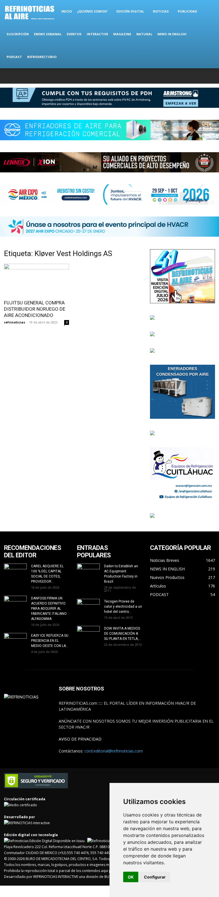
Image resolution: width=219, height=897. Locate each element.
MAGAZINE (122, 34)
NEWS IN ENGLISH (171, 34)
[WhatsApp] (201, 76)
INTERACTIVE (97, 34)
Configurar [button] (155, 877)
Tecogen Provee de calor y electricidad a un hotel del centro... (123, 606)
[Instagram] (182, 76)
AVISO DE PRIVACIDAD (80, 739)
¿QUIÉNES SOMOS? (92, 11)
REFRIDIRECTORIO (41, 57)
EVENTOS (74, 34)
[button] (208, 11)
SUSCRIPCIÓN (18, 34)
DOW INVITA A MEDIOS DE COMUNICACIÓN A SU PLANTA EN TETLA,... (122, 633)
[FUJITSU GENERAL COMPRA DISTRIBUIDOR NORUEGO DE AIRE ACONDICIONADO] (36, 280)
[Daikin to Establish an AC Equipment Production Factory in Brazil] (88, 572)
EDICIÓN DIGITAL (130, 11)
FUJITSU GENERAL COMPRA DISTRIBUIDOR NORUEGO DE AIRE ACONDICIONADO (34, 309)
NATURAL (144, 34)
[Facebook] (173, 76)
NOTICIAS (161, 11)
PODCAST (14, 57)
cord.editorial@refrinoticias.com (113, 751)
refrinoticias (14, 322)
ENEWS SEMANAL (48, 34)
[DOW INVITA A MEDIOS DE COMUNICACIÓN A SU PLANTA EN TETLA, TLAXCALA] (88, 632)
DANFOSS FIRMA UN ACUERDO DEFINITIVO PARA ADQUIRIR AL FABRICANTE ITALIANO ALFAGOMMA (49, 608)
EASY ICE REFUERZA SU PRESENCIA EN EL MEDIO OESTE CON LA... (49, 641)
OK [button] (131, 877)
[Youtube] (210, 76)
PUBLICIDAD (187, 11)
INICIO (66, 11)
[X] (192, 76)
